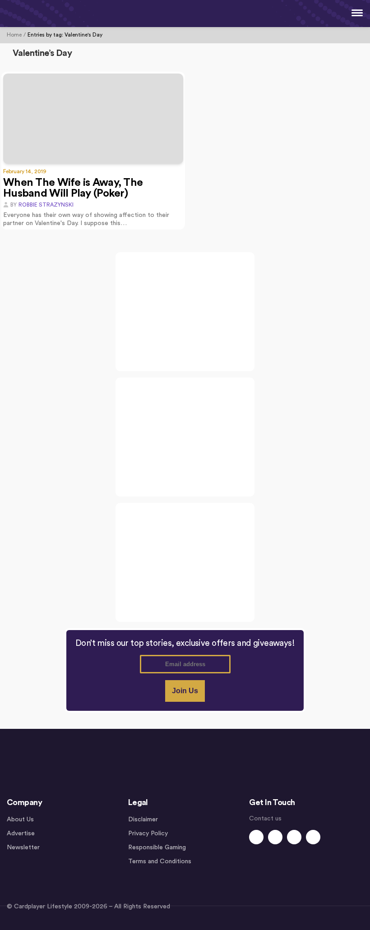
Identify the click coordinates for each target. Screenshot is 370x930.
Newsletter (23, 847)
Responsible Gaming (157, 847)
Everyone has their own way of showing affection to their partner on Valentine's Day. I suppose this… (86, 219)
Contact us (265, 818)
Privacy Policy (148, 833)
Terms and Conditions (159, 861)
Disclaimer (143, 819)
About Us (20, 819)
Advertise (21, 833)
